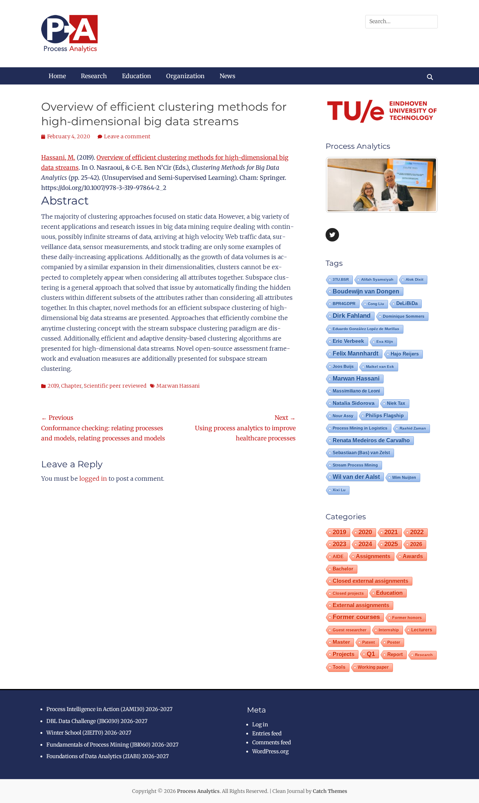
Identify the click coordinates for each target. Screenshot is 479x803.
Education (136, 76)
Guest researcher (349, 630)
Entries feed (266, 733)
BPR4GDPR (344, 303)
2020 (365, 532)
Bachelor (343, 569)
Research (94, 76)
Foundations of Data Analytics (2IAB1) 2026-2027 (107, 756)
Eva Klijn (384, 341)
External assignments (361, 605)
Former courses (356, 617)
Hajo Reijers (405, 354)
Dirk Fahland (351, 315)
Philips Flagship (385, 415)
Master (341, 642)
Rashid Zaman (413, 428)
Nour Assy (343, 415)
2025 (391, 544)
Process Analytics (198, 791)
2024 (365, 544)
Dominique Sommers (403, 316)
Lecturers (421, 629)
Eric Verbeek (348, 341)
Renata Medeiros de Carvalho (371, 440)
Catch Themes (330, 791)
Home (57, 76)
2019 (53, 385)
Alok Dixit (414, 279)
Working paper (373, 667)
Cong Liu (376, 304)
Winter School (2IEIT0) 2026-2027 (88, 732)
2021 (391, 532)
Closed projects (348, 593)
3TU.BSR (341, 279)
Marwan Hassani (178, 385)
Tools (339, 667)
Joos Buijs (343, 366)
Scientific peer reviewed (115, 385)
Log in (260, 724)
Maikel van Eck (380, 366)
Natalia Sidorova (354, 403)
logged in (93, 478)
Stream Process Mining (355, 465)
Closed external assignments (370, 581)
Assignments (373, 556)
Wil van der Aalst (356, 476)
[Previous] (341, 185)
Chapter (71, 385)
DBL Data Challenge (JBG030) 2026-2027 (96, 721)
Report (395, 654)
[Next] (422, 185)
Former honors (407, 617)
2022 (417, 532)
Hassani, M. (58, 157)
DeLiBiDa (407, 303)
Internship (389, 630)
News (227, 76)
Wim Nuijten (404, 477)
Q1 (371, 653)
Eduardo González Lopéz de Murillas (366, 329)
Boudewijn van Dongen (366, 291)
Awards (413, 556)
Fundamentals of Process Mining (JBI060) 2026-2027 (112, 744)
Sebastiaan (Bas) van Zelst (361, 452)
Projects (343, 654)
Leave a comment (127, 136)
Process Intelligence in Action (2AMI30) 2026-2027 (109, 709)
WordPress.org (270, 751)
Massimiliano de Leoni (356, 391)
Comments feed (271, 742)
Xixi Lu (339, 490)
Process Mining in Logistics (360, 428)
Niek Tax (396, 403)
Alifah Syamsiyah (377, 279)
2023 (339, 544)
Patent (368, 642)
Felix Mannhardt (355, 353)
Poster (393, 642)
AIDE (338, 556)
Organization (185, 76)
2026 (416, 544)
